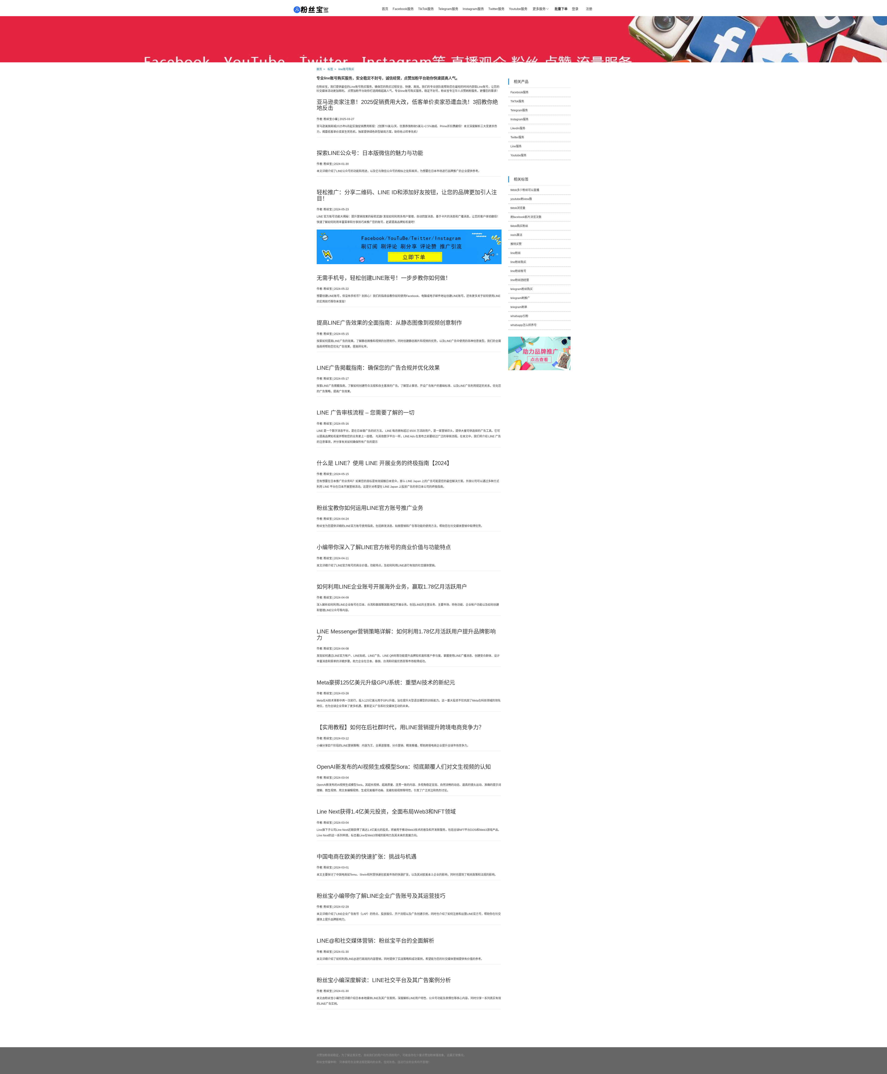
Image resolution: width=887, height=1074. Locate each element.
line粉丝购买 (518, 262)
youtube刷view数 (521, 199)
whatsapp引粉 (519, 316)
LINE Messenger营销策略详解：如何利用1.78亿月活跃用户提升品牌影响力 (406, 634)
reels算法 (516, 235)
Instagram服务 (473, 9)
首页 (385, 9)
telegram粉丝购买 (521, 289)
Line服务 (516, 146)
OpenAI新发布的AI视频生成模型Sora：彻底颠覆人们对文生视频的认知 (404, 767)
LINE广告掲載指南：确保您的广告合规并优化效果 (378, 368)
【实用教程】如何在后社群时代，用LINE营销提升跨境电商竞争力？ (400, 727)
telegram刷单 (518, 307)
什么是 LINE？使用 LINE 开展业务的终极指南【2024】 (384, 463)
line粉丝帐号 (518, 271)
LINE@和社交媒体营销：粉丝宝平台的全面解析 (375, 941)
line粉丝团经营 (519, 280)
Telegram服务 (448, 9)
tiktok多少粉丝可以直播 (524, 190)
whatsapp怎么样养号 (523, 325)
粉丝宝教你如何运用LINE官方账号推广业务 (370, 508)
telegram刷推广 (520, 298)
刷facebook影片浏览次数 (525, 217)
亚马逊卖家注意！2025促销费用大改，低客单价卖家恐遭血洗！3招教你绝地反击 (407, 105)
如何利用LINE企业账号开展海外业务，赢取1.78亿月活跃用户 (392, 587)
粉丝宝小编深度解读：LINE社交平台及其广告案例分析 (384, 980)
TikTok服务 (426, 9)
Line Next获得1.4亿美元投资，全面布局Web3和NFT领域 (386, 811)
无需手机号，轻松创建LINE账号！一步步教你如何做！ (384, 278)
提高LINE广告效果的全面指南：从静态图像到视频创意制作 (389, 323)
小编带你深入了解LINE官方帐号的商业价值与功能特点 (384, 547)
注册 (589, 9)
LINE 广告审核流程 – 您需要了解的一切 (365, 412)
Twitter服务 (496, 9)
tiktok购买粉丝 (519, 226)
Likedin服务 (517, 128)
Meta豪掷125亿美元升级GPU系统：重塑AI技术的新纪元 (386, 682)
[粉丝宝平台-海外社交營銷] (311, 9)
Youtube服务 (518, 9)
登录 (575, 9)
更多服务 (539, 9)
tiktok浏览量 (517, 208)
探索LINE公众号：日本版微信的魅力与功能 (370, 153)
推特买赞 (516, 244)
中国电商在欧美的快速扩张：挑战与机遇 (366, 856)
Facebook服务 (403, 9)
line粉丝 (515, 253)
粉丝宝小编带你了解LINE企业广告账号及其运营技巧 (381, 896)
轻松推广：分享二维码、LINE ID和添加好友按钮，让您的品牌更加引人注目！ (407, 195)
